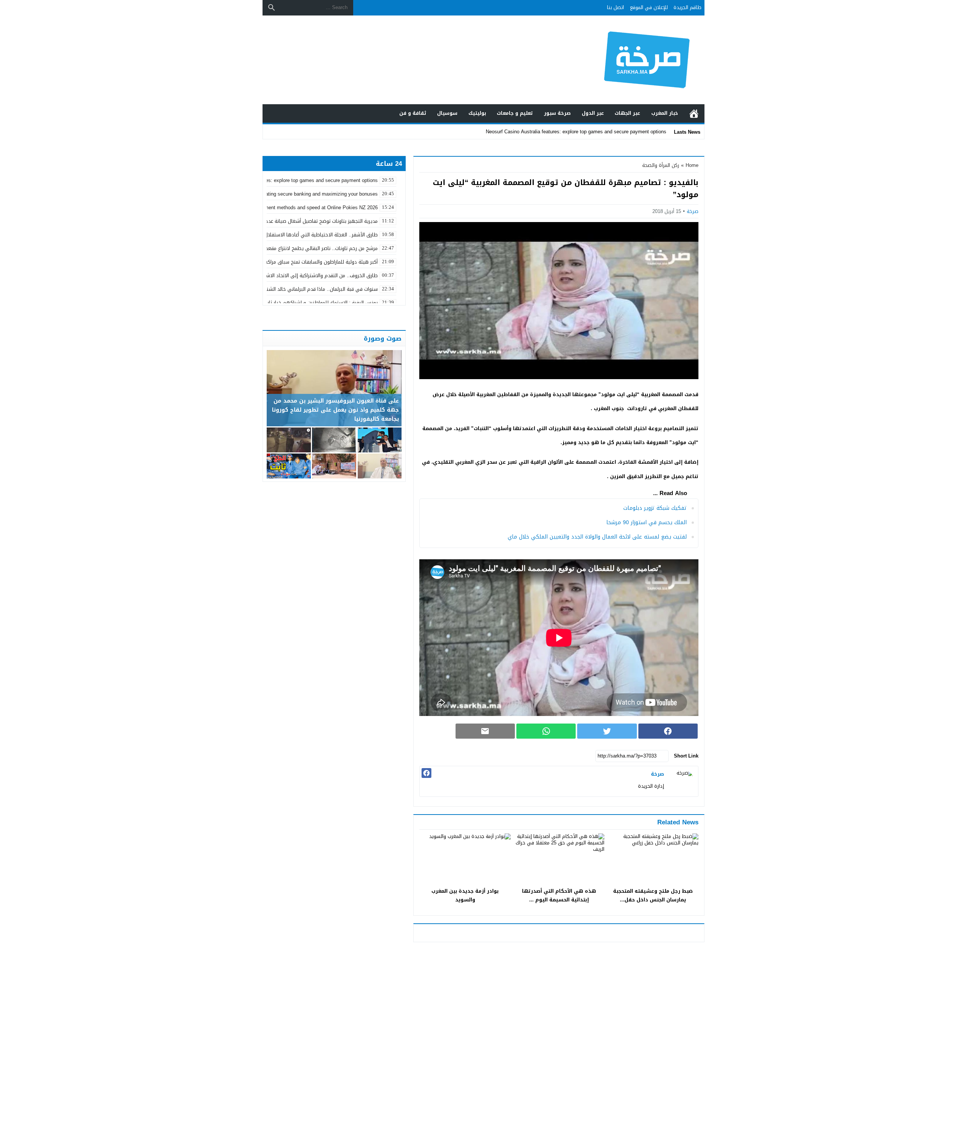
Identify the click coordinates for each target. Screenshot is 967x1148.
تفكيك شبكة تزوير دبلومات (655, 508)
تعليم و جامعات (515, 113)
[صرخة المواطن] (621, 59)
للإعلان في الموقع (649, 7)
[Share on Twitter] (607, 731)
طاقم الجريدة (687, 7)
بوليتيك (477, 113)
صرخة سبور (557, 113)
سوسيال (447, 113)
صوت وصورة (383, 338)
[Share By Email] (485, 731)
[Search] (272, 7)
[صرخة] (683, 781)
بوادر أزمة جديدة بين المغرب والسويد (465, 895)
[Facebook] (426, 773)
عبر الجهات (627, 113)
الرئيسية (693, 113)
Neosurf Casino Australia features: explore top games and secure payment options (576, 131)
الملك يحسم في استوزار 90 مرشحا (646, 522)
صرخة (692, 211)
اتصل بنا (615, 7)
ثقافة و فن (412, 113)
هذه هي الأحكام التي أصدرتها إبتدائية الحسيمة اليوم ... (559, 895)
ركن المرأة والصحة (660, 165)
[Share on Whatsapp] (546, 731)
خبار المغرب (664, 113)
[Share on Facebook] (668, 731)
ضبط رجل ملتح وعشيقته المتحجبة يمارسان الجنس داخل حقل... (653, 895)
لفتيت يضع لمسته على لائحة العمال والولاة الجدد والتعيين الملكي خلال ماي (597, 537)
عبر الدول (593, 113)
